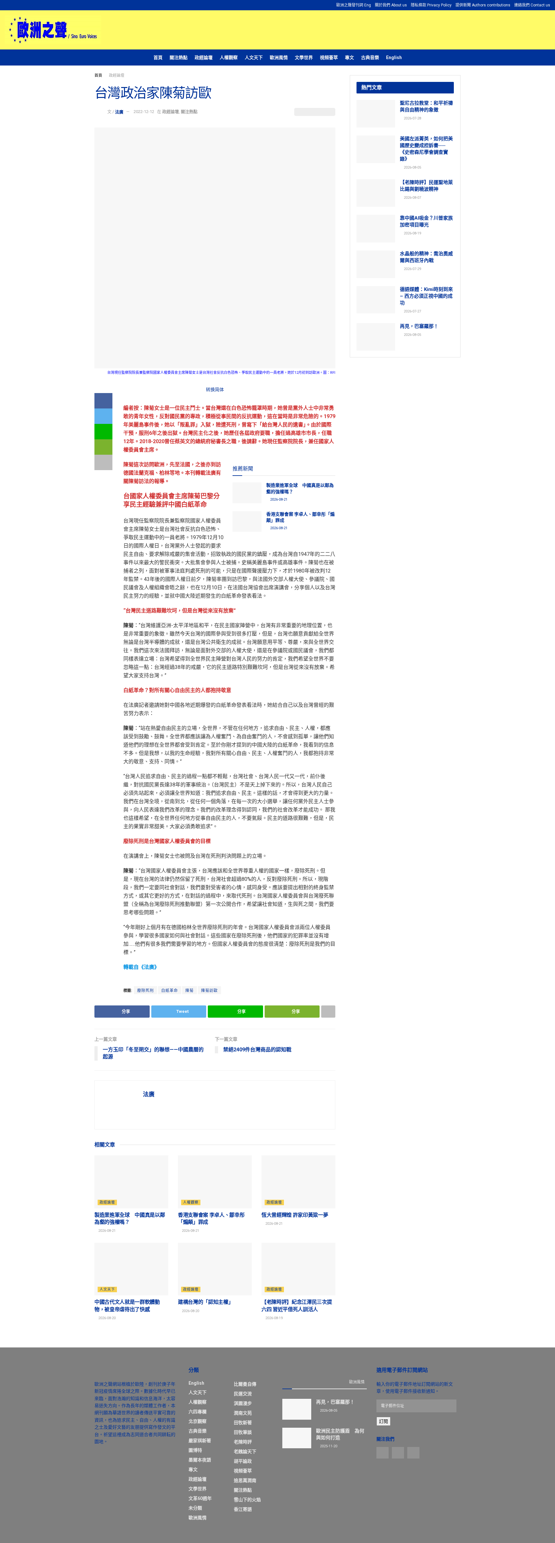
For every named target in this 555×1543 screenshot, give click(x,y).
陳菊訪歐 (209, 990)
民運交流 (243, 1393)
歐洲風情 (279, 57)
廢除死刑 (145, 990)
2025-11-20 (328, 1446)
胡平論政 (243, 1461)
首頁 (158, 57)
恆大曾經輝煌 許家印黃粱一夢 (294, 1215)
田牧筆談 (243, 1432)
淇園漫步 (243, 1403)
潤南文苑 (243, 1413)
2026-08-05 (412, 167)
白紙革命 (169, 990)
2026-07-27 (412, 311)
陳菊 (189, 990)
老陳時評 (243, 1441)
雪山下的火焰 (247, 1499)
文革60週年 (200, 1498)
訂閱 (383, 1421)
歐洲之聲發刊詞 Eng (353, 5)
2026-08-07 (412, 198)
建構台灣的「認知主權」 (205, 1302)
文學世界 (304, 57)
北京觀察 (198, 1421)
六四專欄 (198, 1411)
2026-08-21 (278, 499)
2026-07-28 (412, 118)
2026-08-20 (106, 1318)
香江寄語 (243, 1509)
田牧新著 (243, 1422)
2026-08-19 (273, 1318)
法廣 (119, 111)
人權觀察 (229, 57)
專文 (349, 57)
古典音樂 (370, 57)
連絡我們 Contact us (532, 5)
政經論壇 (204, 57)
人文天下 (254, 57)
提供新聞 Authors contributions (482, 5)
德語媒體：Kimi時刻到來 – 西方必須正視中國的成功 (426, 296)
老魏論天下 (245, 1451)
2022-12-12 (144, 111)
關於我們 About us (391, 5)
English (394, 57)
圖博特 (195, 1450)
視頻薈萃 (329, 57)
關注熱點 (179, 57)
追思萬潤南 (245, 1480)
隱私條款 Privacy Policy (431, 5)
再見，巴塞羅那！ (419, 326)
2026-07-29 (412, 269)
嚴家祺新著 (200, 1440)
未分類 (195, 1508)
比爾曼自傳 (245, 1384)
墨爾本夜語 (200, 1459)
